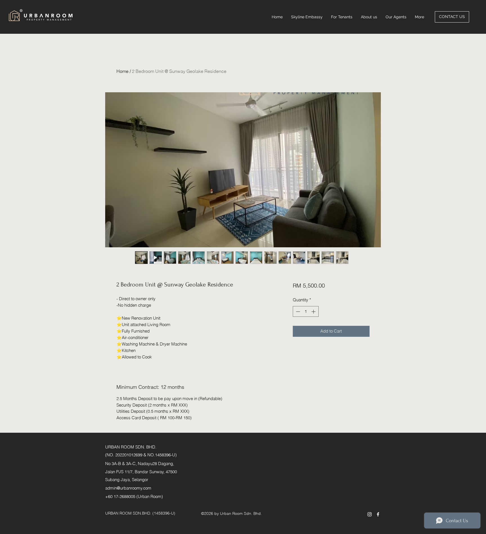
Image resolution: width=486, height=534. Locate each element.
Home (122, 71)
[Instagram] (369, 514)
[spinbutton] (305, 311)
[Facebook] (378, 514)
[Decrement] (297, 311)
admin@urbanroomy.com (128, 488)
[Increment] (314, 311)
